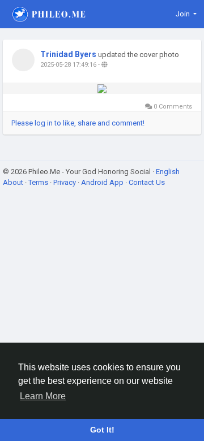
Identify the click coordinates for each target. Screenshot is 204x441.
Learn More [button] (43, 396)
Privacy (65, 182)
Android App (103, 182)
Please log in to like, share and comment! (77, 123)
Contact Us (147, 182)
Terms (39, 182)
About (14, 182)
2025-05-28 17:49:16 (68, 64)
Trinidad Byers (68, 54)
